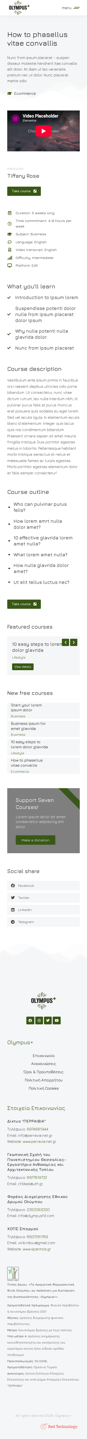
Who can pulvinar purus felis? (40, 507)
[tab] (43, 506)
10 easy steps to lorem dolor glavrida (37, 647)
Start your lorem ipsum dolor (26, 707)
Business (18, 716)
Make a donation (36, 840)
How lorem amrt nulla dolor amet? (38, 524)
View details (22, 667)
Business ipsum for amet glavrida (28, 726)
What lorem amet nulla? (40, 554)
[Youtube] (56, 1020)
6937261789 (37, 1236)
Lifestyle (18, 657)
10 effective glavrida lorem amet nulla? (43, 540)
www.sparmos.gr (37, 1249)
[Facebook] (30, 1020)
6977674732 (37, 1177)
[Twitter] (48, 1020)
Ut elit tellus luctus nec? (41, 582)
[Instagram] (39, 1020)
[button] (43, 885)
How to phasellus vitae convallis (27, 762)
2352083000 (38, 1209)
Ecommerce (25, 93)
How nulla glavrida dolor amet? (41, 568)
